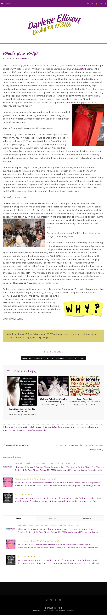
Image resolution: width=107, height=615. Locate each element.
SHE (13, 430)
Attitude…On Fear (23, 494)
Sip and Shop (21, 430)
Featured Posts (12, 457)
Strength (37, 427)
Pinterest (61, 358)
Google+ (38, 358)
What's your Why (35, 430)
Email (82, 358)
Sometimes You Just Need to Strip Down (22, 410)
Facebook (26, 358)
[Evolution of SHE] (53, 25)
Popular (53, 518)
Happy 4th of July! (85, 399)
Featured (9, 427)
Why (44, 430)
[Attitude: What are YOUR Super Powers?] (8, 482)
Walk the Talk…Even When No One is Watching (53, 400)
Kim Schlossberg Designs (62, 611)
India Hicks (78, 69)
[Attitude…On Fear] (8, 498)
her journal (33, 259)
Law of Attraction (28, 283)
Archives (87, 518)
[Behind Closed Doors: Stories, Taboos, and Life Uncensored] (8, 467)
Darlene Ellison (64, 427)
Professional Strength (23, 427)
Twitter (49, 358)
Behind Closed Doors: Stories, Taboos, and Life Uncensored (45, 463)
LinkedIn (72, 358)
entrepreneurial (77, 427)
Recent (19, 518)
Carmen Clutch (51, 427)
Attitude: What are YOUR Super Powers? (35, 479)
